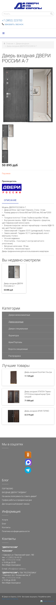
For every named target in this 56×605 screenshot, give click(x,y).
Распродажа (14, 356)
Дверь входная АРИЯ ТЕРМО (36, 411)
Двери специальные (18, 328)
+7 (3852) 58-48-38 (13, 557)
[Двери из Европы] (28, 6)
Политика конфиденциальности (16, 531)
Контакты (6, 527)
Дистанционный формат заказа (15, 504)
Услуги (5, 520)
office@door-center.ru (17, 569)
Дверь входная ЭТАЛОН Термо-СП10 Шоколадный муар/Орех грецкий (37, 394)
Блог (4, 524)
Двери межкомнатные (19, 315)
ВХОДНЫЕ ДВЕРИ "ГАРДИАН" (14, 492)
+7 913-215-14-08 (13, 560)
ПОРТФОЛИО (7, 489)
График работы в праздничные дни (17, 500)
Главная (9, 44)
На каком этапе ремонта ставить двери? (19, 496)
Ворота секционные (18, 349)
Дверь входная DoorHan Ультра (38, 372)
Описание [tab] (10, 200)
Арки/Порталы (15, 342)
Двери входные (22, 44)
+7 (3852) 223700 (12, 20)
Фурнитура (13, 335)
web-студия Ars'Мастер (10, 599)
